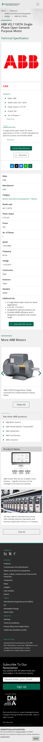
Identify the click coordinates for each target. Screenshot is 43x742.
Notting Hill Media (17, 715)
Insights (7, 587)
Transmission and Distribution (16, 567)
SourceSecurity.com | (10, 725)
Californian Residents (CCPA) (15, 630)
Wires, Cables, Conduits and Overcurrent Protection (20, 575)
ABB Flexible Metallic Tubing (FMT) (19, 426)
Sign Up (21, 686)
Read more (10, 119)
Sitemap (7, 619)
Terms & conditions (11, 623)
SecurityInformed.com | (26, 725)
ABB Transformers (13, 435)
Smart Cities (8, 612)
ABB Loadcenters (12, 431)
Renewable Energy (11, 608)
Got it (36, 739)
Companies (8, 580)
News (6, 584)
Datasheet (23, 155)
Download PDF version (23, 324)
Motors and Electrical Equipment (17, 571)
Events (6, 594)
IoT (5, 605)
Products (7, 563)
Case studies (9, 591)
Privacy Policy (21, 732)
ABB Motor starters (13, 422)
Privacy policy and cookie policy (16, 626)
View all (21, 404)
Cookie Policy (5, 737)
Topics (6, 598)
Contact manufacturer (21, 148)
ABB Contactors (12, 440)
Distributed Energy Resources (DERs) (18, 601)
